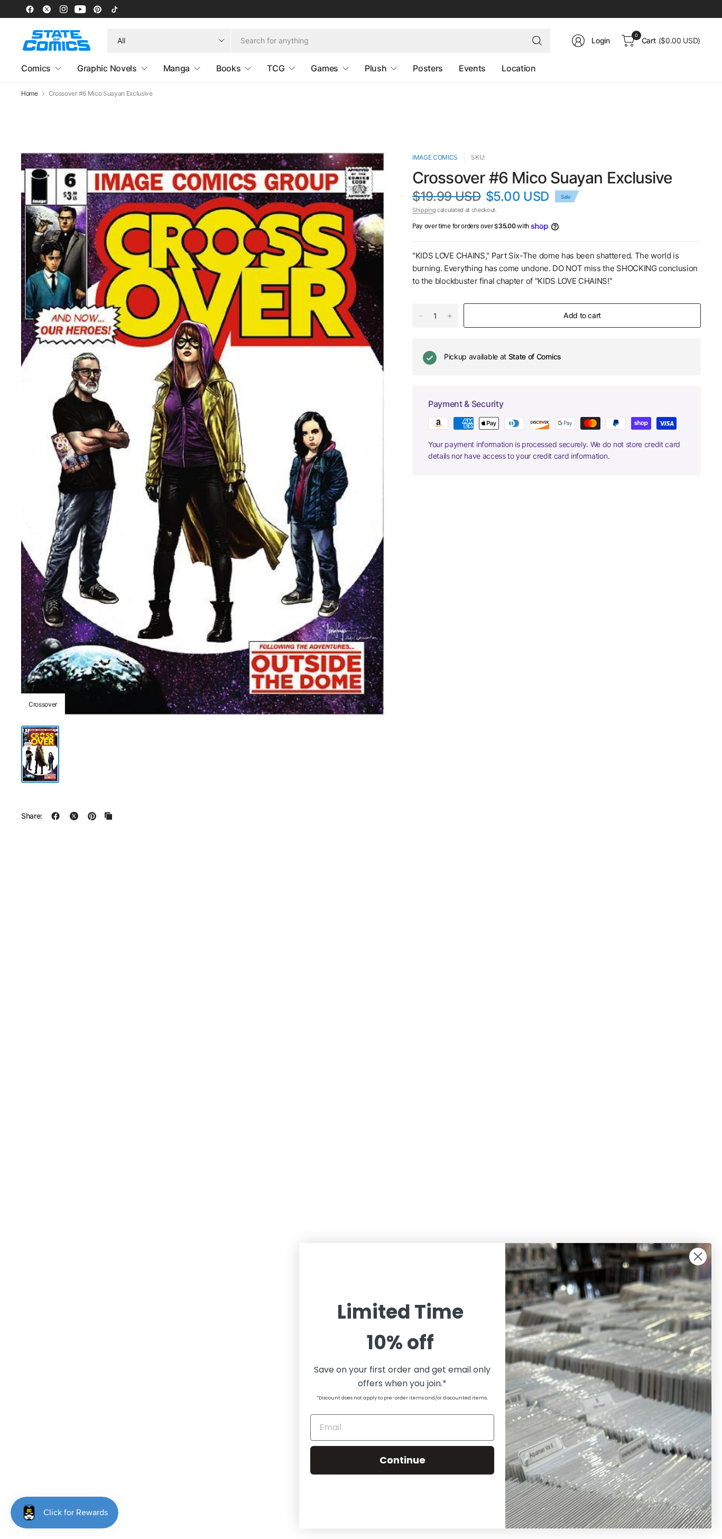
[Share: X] (74, 816)
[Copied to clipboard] (108, 816)
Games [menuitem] (324, 68)
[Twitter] (46, 9)
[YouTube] (80, 9)
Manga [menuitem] (176, 68)
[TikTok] (114, 9)
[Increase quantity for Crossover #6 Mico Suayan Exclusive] (450, 316)
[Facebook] (29, 9)
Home (29, 93)
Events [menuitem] (472, 68)
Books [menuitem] (228, 68)
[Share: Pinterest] (92, 816)
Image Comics (435, 157)
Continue (402, 1460)
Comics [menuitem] (36, 68)
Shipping (424, 210)
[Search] (537, 41)
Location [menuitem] (518, 68)
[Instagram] (63, 9)
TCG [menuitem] (275, 68)
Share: (31, 816)
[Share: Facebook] (55, 816)
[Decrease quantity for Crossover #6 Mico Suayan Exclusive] (421, 316)
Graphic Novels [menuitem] (107, 68)
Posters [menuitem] (428, 68)
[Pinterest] (97, 9)
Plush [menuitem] (375, 68)
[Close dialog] (698, 1256)
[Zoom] (365, 172)
